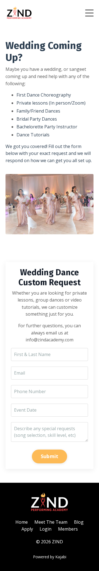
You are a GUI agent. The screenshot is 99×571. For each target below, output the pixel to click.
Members (68, 529)
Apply (27, 529)
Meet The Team (50, 522)
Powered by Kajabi (49, 556)
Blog (79, 522)
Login (45, 529)
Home (21, 522)
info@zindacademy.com (49, 340)
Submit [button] (50, 456)
